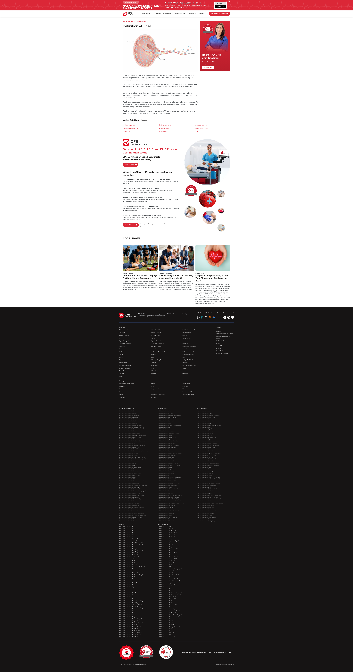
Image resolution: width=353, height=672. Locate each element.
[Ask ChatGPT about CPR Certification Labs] (198, 317)
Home (125, 21)
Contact (201, 13)
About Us (218, 348)
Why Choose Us (168, 13)
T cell (144, 21)
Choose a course (129, 165)
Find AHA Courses (130, 225)
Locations (158, 13)
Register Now (219, 13)
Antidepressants (201, 125)
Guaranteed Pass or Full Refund (224, 333)
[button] (146, 14)
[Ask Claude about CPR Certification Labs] (209, 317)
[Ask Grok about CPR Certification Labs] (206, 317)
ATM (196, 132)
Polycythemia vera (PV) (130, 128)
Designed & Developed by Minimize (224, 664)
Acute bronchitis (164, 128)
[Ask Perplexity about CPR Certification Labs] (202, 317)
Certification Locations (222, 353)
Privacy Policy (219, 346)
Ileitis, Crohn (163, 132)
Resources (218, 331)
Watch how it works (157, 225)
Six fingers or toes (165, 125)
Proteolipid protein (201, 128)
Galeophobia (127, 132)
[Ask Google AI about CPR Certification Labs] (213, 317)
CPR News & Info (180, 13)
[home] (130, 13)
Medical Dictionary (134, 21)
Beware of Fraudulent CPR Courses (223, 337)
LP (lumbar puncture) (130, 125)
